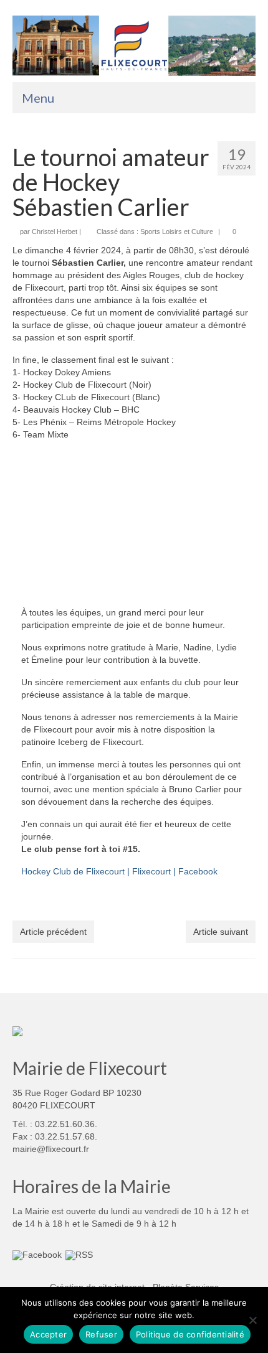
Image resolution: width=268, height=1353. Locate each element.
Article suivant (220, 932)
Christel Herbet (54, 231)
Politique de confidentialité (190, 1334)
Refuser (101, 1334)
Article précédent (53, 932)
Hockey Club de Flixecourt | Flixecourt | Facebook (119, 871)
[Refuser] (252, 1320)
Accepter (48, 1334)
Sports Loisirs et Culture (176, 231)
